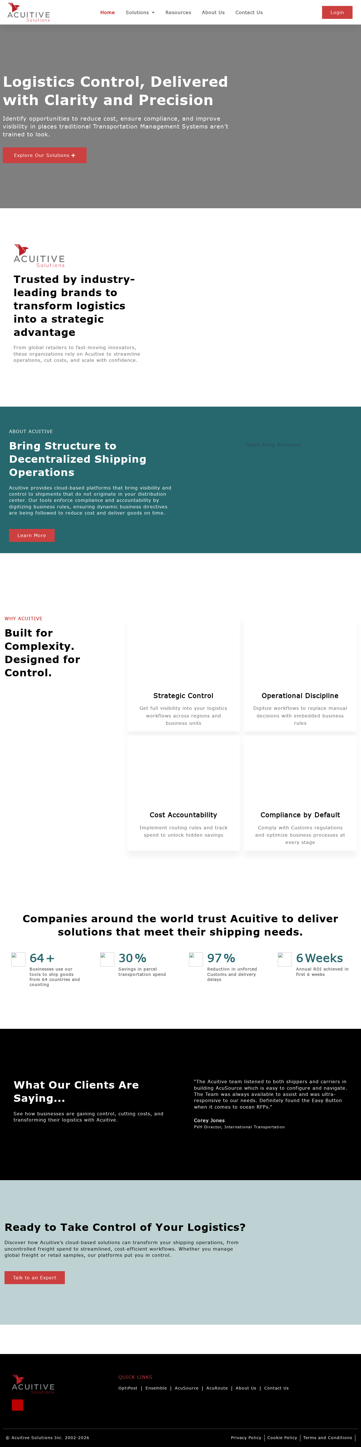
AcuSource (187, 1388)
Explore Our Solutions (41, 155)
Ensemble (156, 1388)
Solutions (137, 12)
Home (107, 12)
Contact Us (249, 12)
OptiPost (128, 1388)
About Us (213, 12)
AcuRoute (217, 1388)
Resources (178, 12)
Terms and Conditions (327, 1438)
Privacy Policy (246, 1438)
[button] (45, 155)
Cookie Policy (282, 1438)
